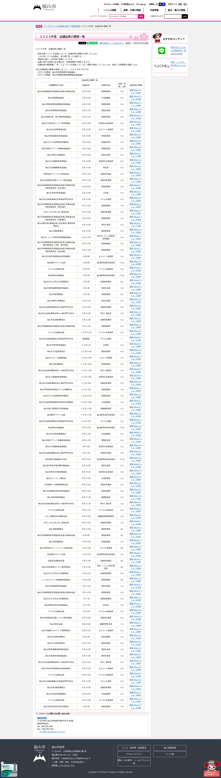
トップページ (49, 26)
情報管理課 (75, 26)
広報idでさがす (156, 16)
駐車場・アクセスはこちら (63, 765)
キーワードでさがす (98, 16)
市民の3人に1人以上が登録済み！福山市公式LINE (178, 50)
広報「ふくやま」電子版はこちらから (178, 65)
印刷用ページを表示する (113, 43)
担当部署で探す (63, 26)
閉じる (2, 763)
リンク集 (170, 754)
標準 (180, 4)
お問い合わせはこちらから (53, 732)
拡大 (185, 4)
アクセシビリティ (134, 754)
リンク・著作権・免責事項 (134, 748)
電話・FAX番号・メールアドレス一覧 (134, 761)
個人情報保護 (170, 748)
